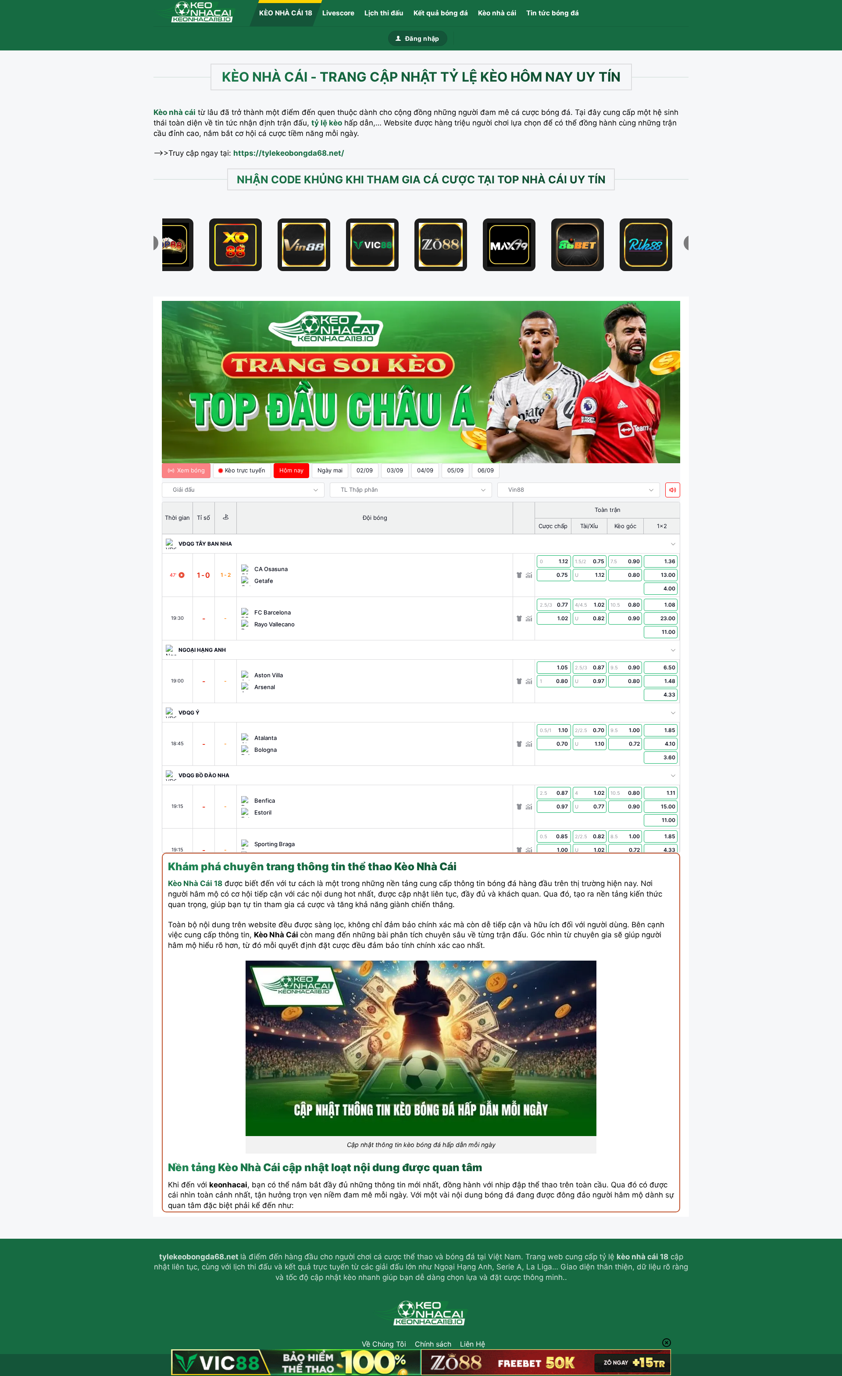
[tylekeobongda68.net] (197, 13)
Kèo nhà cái (497, 13)
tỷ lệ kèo (326, 122)
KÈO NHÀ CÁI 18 (285, 13)
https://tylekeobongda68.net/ (288, 153)
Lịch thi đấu (383, 13)
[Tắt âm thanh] (672, 489)
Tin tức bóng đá (552, 13)
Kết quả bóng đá (441, 13)
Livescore (338, 13)
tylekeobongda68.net (199, 1256)
